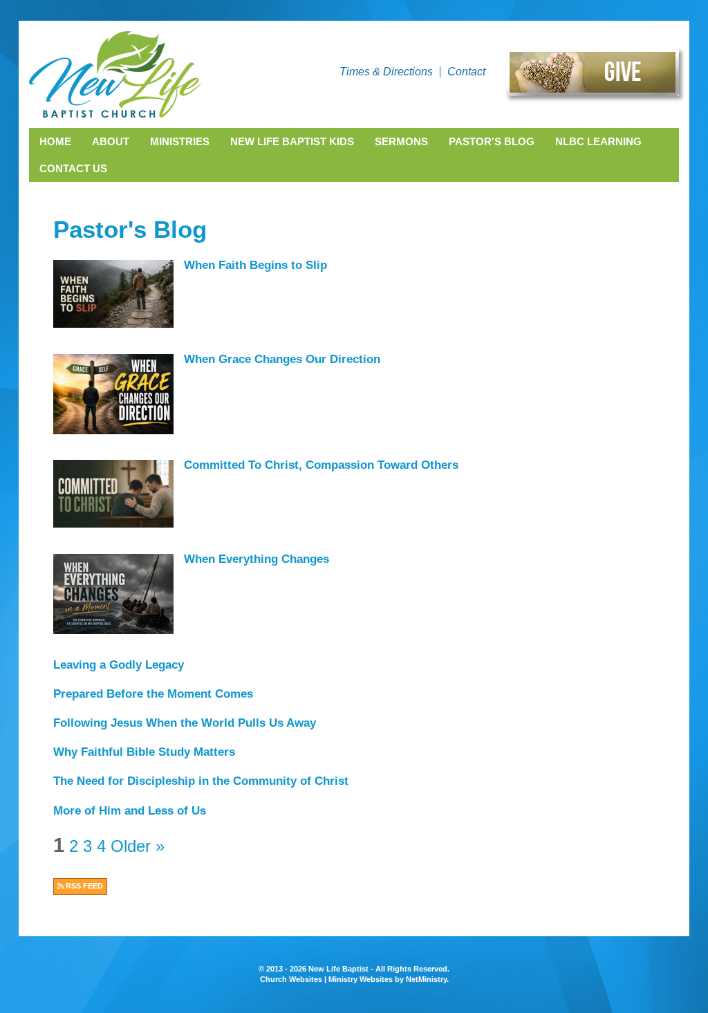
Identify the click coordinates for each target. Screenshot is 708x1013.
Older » (138, 846)
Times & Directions (386, 71)
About (110, 141)
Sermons (401, 141)
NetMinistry (426, 979)
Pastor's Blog (491, 141)
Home (55, 141)
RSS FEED (83, 886)
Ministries (179, 141)
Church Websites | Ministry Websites (327, 979)
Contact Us (73, 168)
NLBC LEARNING (598, 141)
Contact (466, 71)
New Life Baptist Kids (292, 141)
